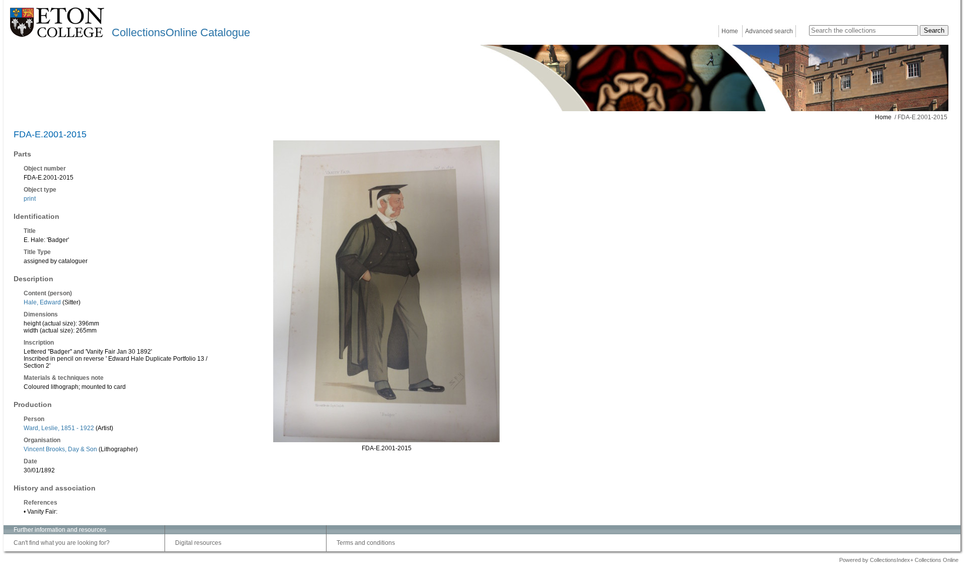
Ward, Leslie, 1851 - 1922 (59, 428)
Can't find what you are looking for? (62, 542)
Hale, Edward (42, 302)
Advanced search (769, 31)
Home (729, 31)
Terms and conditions (366, 542)
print (30, 198)
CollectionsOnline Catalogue (181, 32)
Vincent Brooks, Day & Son (60, 449)
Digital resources (198, 542)
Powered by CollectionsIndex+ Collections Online (898, 560)
